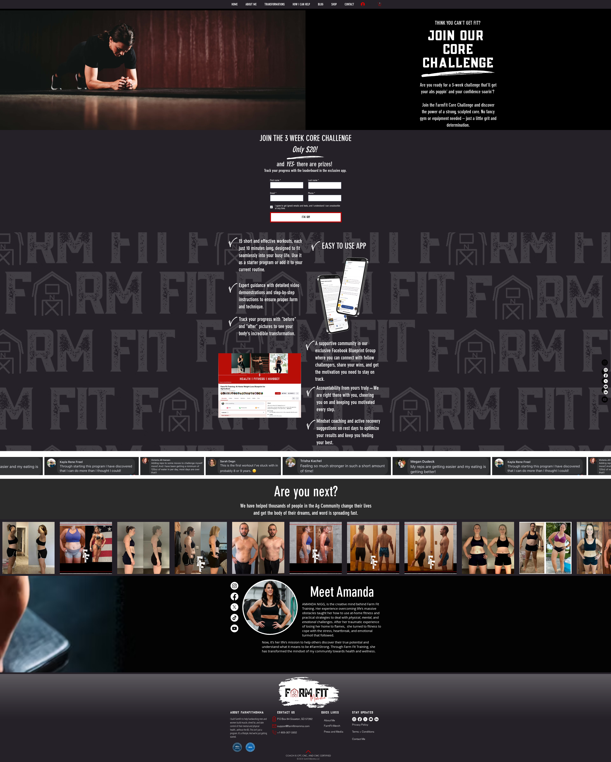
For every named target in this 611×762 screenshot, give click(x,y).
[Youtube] (606, 387)
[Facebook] (606, 375)
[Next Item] (605, 466)
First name (274, 180)
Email (272, 193)
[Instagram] (606, 370)
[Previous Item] (5, 466)
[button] (301, 4)
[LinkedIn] (606, 392)
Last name (312, 180)
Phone (310, 193)
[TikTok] (234, 618)
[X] (606, 381)
